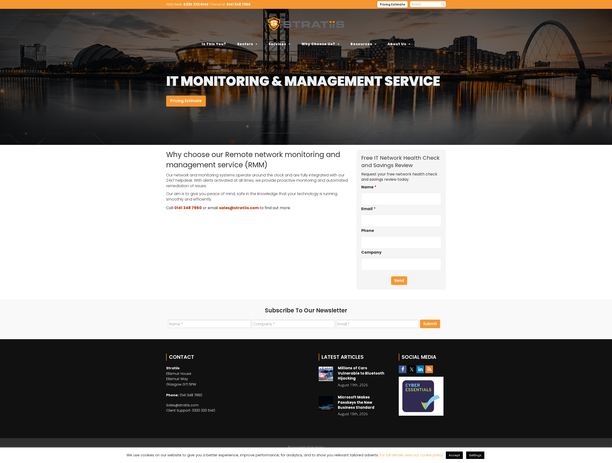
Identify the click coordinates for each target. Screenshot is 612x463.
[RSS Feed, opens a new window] (429, 369)
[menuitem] (214, 44)
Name (369, 187)
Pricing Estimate (392, 4)
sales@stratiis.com (239, 208)
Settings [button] (475, 455)
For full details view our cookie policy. (412, 455)
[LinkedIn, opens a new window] (420, 369)
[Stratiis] (306, 23)
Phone (367, 230)
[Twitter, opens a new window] (411, 369)
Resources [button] (361, 44)
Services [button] (277, 44)
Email (368, 209)
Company (371, 252)
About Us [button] (397, 44)
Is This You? (214, 44)
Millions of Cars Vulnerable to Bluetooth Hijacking (361, 373)
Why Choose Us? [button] (318, 44)
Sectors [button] (245, 44)
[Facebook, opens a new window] (402, 369)
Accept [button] (454, 455)
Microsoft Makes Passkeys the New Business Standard (356, 402)
